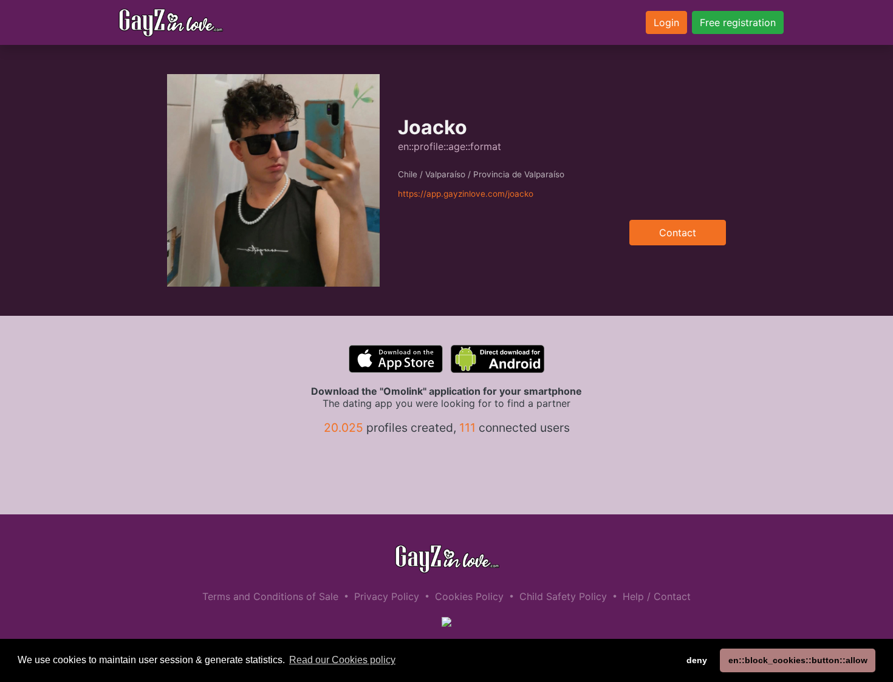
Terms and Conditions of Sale (270, 596)
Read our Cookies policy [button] (342, 660)
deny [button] (696, 660)
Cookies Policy (469, 596)
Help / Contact (657, 596)
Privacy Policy (386, 596)
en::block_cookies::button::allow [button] (797, 660)
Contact (677, 233)
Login (666, 22)
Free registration (738, 22)
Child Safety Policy (563, 596)
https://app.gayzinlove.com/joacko (465, 194)
